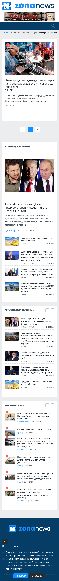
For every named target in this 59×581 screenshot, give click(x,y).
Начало (5, 32)
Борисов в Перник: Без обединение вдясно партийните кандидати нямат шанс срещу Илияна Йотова (37, 272)
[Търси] (51, 26)
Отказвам (36, 575)
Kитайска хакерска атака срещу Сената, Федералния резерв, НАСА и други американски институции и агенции (37, 287)
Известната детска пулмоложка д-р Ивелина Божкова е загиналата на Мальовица (34, 416)
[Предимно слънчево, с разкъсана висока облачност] (12, 241)
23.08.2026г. (36, 422)
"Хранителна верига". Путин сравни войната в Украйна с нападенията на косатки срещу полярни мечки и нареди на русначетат (37, 256)
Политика (25, 361)
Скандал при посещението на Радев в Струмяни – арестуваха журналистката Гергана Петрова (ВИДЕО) (35, 493)
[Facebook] (5, 541)
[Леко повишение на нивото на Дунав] (10, 433)
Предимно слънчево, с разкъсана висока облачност (36, 239)
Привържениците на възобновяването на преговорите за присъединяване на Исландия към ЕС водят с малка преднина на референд (37, 338)
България (25, 244)
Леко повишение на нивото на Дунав (34, 429)
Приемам (20, 575)
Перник (24, 278)
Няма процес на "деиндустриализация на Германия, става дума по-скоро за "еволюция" (29, 83)
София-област (23, 422)
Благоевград (22, 501)
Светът (24, 295)
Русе (19, 433)
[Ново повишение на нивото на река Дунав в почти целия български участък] (10, 461)
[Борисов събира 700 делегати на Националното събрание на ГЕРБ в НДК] (12, 356)
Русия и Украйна (12, 231)
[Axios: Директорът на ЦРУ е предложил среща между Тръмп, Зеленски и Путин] (29, 176)
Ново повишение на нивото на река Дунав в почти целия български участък (33, 460)
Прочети (10, 106)
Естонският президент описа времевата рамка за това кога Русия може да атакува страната (36, 370)
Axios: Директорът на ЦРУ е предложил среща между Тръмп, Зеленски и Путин (26, 207)
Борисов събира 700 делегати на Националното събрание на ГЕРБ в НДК (37, 355)
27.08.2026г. (28, 482)
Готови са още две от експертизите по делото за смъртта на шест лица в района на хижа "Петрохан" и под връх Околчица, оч (35, 442)
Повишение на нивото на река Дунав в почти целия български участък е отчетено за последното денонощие (35, 476)
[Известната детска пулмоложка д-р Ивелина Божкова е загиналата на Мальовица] (10, 417)
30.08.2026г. (28, 231)
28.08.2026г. (32, 450)
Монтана (20, 450)
